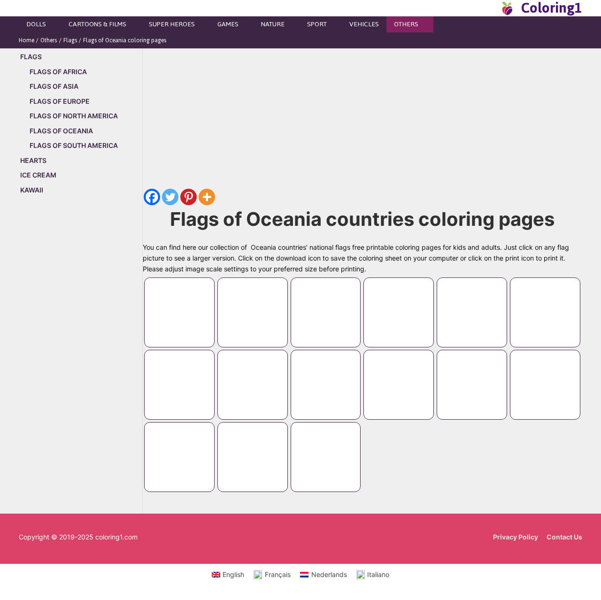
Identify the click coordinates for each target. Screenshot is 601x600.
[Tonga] (252, 447)
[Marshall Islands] (472, 303)
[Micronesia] (545, 303)
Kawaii (31, 190)
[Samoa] (545, 375)
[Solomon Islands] (179, 447)
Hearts (33, 160)
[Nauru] (179, 375)
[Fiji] (326, 303)
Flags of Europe (60, 101)
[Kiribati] (398, 303)
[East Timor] (252, 303)
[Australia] (179, 303)
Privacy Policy (515, 537)
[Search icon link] (490, 8)
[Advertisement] (80, 362)
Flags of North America (74, 116)
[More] (207, 197)
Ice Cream (38, 175)
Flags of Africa (58, 72)
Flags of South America (74, 145)
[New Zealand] (252, 375)
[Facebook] (152, 197)
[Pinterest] (188, 197)
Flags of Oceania (61, 131)
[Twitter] (170, 197)
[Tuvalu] (326, 447)
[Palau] (398, 375)
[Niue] (326, 375)
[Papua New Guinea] (472, 375)
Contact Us (564, 537)
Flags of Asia (54, 86)
